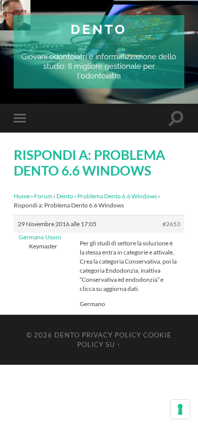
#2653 (171, 224)
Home (22, 196)
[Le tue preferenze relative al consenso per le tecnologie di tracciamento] (180, 409)
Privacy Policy (111, 335)
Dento (99, 29)
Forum (43, 196)
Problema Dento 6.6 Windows (117, 196)
